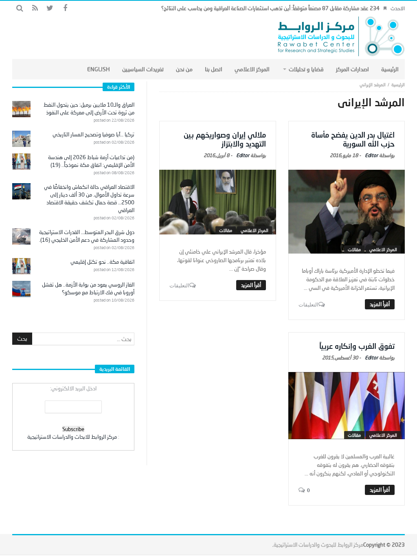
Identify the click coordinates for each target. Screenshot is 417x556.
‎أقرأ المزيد (380, 304)
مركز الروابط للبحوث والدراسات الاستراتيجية (318, 544)
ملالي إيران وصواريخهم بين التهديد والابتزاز (225, 139)
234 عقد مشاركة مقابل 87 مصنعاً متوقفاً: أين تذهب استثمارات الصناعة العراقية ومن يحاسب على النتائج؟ (270, 8)
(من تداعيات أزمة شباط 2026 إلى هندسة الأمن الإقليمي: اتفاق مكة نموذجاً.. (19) (91, 161)
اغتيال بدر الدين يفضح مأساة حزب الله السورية (353, 139)
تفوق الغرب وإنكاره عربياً (357, 345)
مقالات (354, 249)
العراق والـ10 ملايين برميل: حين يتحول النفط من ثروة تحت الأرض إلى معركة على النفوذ (89, 108)
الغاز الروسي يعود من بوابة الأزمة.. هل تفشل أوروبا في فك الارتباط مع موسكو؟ (88, 288)
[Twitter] (49, 8)
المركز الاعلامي (383, 249)
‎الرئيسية (398, 84)
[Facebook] (64, 8)
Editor (371, 155)
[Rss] (34, 8)
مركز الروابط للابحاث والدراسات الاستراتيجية (72, 436)
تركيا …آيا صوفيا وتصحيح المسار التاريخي (93, 134)
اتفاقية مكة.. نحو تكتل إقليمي (102, 261)
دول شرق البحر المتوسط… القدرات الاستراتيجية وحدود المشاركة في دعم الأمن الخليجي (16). (86, 236)
